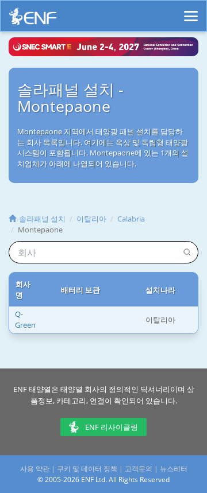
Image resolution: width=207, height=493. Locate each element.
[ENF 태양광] (32, 19)
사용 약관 (34, 468)
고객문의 (138, 468)
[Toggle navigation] (191, 11)
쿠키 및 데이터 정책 (87, 468)
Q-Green (25, 319)
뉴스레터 (173, 468)
